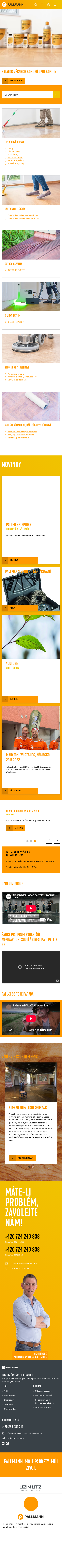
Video (12, 608)
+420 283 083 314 (12, 1427)
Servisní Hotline (43, 1408)
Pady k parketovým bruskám (20, 435)
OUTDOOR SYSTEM (16, 270)
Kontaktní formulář (20, 1268)
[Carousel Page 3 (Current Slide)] (35, 841)
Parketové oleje (14, 158)
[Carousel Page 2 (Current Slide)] (33, 1167)
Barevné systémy (15, 160)
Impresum (9, 1400)
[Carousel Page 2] (31, 841)
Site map (8, 1404)
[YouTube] (3, 1443)
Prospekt (14, 560)
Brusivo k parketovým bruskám (22, 432)
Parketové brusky (15, 374)
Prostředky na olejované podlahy (23, 218)
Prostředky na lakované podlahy (22, 215)
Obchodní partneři (44, 1395)
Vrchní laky (12, 155)
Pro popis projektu (25, 1158)
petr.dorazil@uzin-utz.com (24, 1264)
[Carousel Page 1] (27, 841)
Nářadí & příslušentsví (18, 438)
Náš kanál (14, 699)
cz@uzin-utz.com (15, 1438)
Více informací (16, 791)
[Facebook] (7, 1443)
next (57, 840)
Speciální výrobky (15, 163)
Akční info (19, 828)
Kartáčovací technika (17, 380)
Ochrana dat (10, 1409)
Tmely (10, 148)
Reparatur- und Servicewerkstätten (44, 1401)
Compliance (10, 1395)
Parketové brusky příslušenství (22, 377)
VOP (6, 1391)
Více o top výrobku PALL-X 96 (22, 867)
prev (49, 840)
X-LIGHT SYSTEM (15, 322)
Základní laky (13, 152)
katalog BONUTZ (16, 81)
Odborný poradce (43, 1391)
